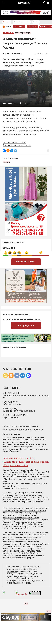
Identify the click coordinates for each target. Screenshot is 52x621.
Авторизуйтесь (26, 325)
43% (41, 253)
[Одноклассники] (8, 150)
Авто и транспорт (22, 33)
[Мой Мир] (11, 150)
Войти (48, 3)
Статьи (36, 22)
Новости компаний (14, 347)
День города (19, 27)
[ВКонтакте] (4, 150)
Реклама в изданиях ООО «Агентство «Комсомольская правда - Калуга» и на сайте (26, 462)
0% (10, 253)
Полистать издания (11, 434)
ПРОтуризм (32, 27)
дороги (6, 162)
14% (5, 253)
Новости (6, 22)
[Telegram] (15, 150)
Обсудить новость (26, 261)
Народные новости (22, 22)
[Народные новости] (43, 2)
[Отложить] (20, 103)
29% (26, 253)
